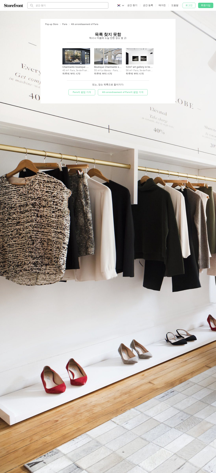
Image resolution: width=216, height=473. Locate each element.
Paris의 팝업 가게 (82, 92)
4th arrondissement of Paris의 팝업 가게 (122, 92)
